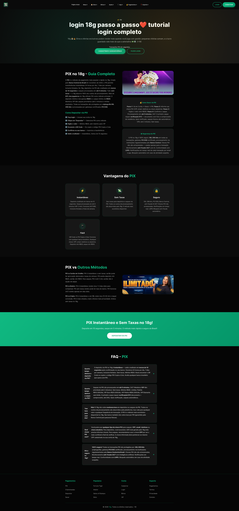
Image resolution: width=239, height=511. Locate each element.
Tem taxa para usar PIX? (117, 412)
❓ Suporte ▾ (144, 4)
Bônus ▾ (103, 4)
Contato (152, 497)
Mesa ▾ (85, 4)
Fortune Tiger (98, 486)
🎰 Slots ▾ (94, 4)
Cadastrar (229, 4)
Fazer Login (135, 51)
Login (217, 4)
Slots (95, 497)
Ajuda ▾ (111, 4)
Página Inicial (75, 4)
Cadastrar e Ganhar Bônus (110, 51)
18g (110, 507)
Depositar (68, 493)
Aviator (95, 490)
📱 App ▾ (120, 4)
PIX (66, 486)
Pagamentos (153, 486)
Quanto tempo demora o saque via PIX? (117, 392)
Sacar (67, 497)
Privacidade (153, 493)
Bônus (123, 493)
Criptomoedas (70, 490)
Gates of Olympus (99, 493)
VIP (122, 497)
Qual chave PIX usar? (117, 432)
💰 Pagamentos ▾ (131, 4)
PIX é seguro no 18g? (117, 453)
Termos (151, 490)
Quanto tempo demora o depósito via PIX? (117, 373)
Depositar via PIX (119, 336)
